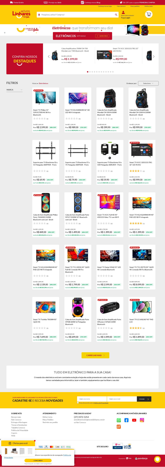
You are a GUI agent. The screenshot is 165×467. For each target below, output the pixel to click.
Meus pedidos (135, 6)
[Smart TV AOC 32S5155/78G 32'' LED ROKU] (142, 150)
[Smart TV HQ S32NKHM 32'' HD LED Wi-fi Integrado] (77, 98)
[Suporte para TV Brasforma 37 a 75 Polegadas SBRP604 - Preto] (77, 150)
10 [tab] (108, 71)
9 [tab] (106, 71)
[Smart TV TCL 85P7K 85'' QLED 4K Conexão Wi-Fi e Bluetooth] (142, 255)
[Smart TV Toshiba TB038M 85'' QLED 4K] (45, 307)
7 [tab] (101, 71)
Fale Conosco (16, 420)
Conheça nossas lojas (105, 6)
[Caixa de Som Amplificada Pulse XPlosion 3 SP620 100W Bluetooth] (109, 307)
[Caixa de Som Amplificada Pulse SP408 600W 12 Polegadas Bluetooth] (77, 307)
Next (154, 56)
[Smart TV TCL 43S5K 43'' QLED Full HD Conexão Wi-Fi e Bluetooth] (77, 255)
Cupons (14, 433)
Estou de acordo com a (93, 403)
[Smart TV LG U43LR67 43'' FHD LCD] (142, 307)
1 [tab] (87, 71)
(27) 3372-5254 (81, 417)
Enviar (141, 399)
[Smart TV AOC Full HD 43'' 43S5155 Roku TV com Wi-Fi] (109, 203)
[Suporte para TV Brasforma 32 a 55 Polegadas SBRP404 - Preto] (45, 150)
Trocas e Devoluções (19, 425)
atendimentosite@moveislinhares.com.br (89, 420)
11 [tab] (110, 71)
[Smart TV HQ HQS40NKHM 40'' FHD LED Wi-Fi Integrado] (142, 203)
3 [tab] (92, 71)
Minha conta (149, 6)
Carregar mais (94, 355)
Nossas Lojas (16, 417)
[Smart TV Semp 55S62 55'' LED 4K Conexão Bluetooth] (109, 255)
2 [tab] (90, 71)
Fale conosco (121, 6)
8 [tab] (103, 71)
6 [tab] (99, 71)
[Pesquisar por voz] (38, 15)
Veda (13, 436)
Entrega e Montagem (19, 422)
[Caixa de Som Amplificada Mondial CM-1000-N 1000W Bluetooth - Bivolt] (142, 98)
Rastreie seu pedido (50, 422)
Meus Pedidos (48, 420)
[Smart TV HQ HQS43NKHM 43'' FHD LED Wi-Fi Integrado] (45, 255)
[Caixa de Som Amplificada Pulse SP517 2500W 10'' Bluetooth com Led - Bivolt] (77, 203)
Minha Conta (47, 417)
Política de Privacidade (101, 403)
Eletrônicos (43, 83)
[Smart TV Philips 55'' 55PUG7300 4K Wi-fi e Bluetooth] (45, 98)
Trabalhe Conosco (18, 428)
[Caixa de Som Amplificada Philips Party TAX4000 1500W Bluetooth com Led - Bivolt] (45, 203)
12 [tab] (113, 71)
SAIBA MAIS (103, 36)
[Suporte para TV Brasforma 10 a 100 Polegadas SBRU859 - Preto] (109, 150)
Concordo (38, 460)
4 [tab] (94, 71)
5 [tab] (96, 71)
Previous (49, 56)
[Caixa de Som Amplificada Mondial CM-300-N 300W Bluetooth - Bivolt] (109, 98)
